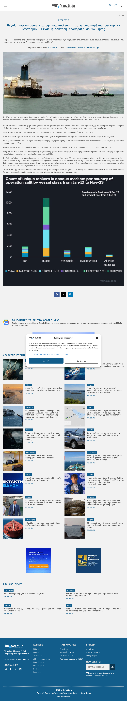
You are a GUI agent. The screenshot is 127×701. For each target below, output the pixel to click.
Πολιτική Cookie (43, 693)
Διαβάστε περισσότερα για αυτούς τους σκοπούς (51, 354)
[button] (97, 338)
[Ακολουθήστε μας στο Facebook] (10, 669)
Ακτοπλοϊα (38, 655)
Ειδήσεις (63, 20)
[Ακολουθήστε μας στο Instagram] (5, 669)
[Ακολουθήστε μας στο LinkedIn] (20, 669)
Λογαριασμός (91, 655)
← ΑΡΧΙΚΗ (119, 15)
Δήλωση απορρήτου (59, 693)
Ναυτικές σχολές (67, 652)
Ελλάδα (36, 649)
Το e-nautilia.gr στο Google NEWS (36, 320)
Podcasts (37, 672)
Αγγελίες (90, 649)
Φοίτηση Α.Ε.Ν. (67, 655)
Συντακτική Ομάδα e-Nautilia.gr (82, 47)
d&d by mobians (63, 696)
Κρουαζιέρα (38, 662)
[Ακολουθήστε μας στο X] (15, 669)
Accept (46, 361)
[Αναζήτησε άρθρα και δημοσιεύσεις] (120, 5)
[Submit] (112, 667)
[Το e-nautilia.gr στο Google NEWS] (6, 322)
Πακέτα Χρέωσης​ (93, 652)
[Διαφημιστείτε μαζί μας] (38, 560)
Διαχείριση (72, 693)
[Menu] (5, 5)
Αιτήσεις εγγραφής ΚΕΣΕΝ (71, 659)
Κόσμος (36, 652)
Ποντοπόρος (38, 665)
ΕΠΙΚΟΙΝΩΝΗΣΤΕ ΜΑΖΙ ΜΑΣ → (16, 659)
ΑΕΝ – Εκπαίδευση (41, 659)
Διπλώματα (64, 649)
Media (35, 668)
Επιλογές (81, 360)
